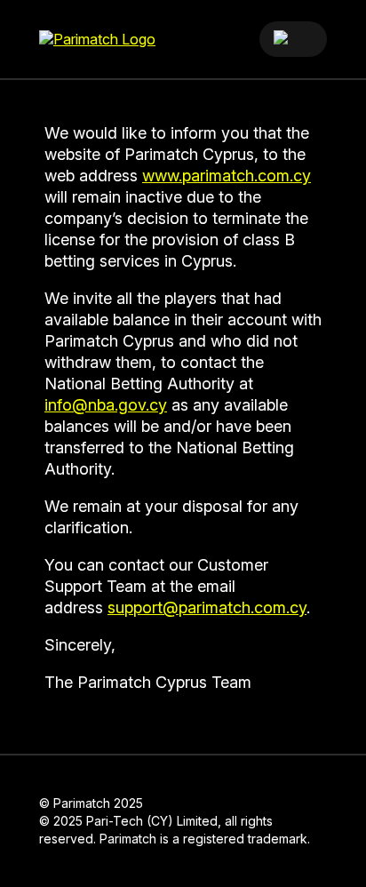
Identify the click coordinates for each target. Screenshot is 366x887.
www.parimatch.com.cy (226, 175)
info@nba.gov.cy (105, 405)
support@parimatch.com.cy (206, 607)
